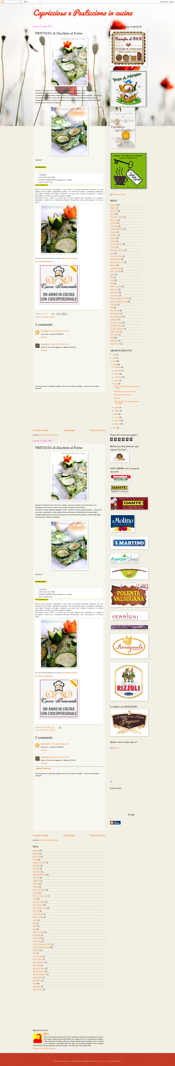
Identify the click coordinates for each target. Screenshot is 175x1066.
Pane (34, 929)
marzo (116, 417)
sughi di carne (37, 977)
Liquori (35, 920)
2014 (114, 358)
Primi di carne (37, 956)
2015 (114, 355)
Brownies (117, 398)
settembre (118, 377)
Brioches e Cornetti (39, 863)
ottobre (117, 374)
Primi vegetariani (38, 962)
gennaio (117, 424)
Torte (34, 983)
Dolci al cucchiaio (39, 902)
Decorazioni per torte (40, 896)
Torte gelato (37, 986)
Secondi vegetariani (39, 974)
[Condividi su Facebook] (63, 314)
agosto (117, 380)
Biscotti (35, 860)
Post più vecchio (97, 430)
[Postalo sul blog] (59, 314)
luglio (116, 384)
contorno (36, 887)
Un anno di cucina (70, 258)
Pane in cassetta (38, 932)
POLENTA (36, 950)
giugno (116, 407)
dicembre (117, 367)
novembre (118, 370)
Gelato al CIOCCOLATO (122, 395)
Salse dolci (36, 965)
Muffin (35, 926)
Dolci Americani (38, 905)
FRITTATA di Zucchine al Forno (124, 391)
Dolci (34, 899)
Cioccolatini (37, 872)
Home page (69, 430)
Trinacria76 (45, 331)
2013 (114, 361)
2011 (114, 428)
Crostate (36, 893)
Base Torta (36, 857)
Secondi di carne (38, 968)
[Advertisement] (69, 411)
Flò (48, 1034)
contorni (52, 317)
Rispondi (44, 337)
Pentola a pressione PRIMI (42, 944)
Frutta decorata (38, 914)
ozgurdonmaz (101, 1061)
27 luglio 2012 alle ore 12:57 (59, 331)
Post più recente (40, 430)
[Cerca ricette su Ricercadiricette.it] (117, 194)
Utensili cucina (38, 989)
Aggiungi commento (43, 768)
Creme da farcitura (39, 890)
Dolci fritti (36, 911)
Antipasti (45, 317)
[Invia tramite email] (57, 314)
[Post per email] (52, 314)
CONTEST (36, 881)
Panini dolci (37, 935)
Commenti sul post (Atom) (49, 435)
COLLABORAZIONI (39, 875)
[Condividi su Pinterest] (66, 314)
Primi (34, 953)
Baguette (36, 854)
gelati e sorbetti (38, 917)
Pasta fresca (37, 941)
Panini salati (37, 938)
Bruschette (36, 866)
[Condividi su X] (61, 314)
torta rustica (37, 980)
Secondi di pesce (39, 971)
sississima (45, 344)
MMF (34, 923)
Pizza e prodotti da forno (41, 947)
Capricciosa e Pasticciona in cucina (82, 12)
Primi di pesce (38, 959)
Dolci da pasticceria (39, 908)
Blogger (118, 1061)
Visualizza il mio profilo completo (44, 1048)
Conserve (36, 878)
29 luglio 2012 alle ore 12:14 (59, 344)
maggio (117, 411)
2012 (114, 364)
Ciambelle (36, 869)
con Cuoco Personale (44, 261)
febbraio (117, 420)
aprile (116, 414)
